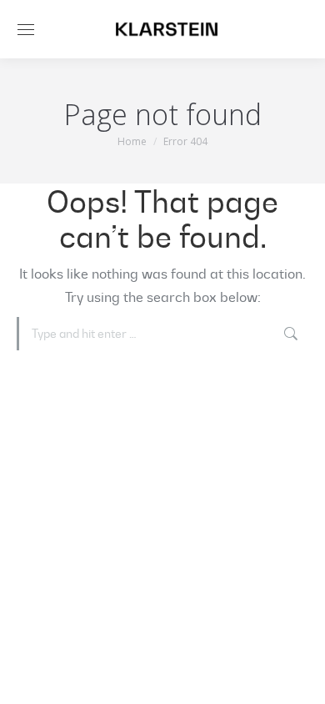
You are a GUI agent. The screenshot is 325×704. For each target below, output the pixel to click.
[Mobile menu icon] (26, 29)
